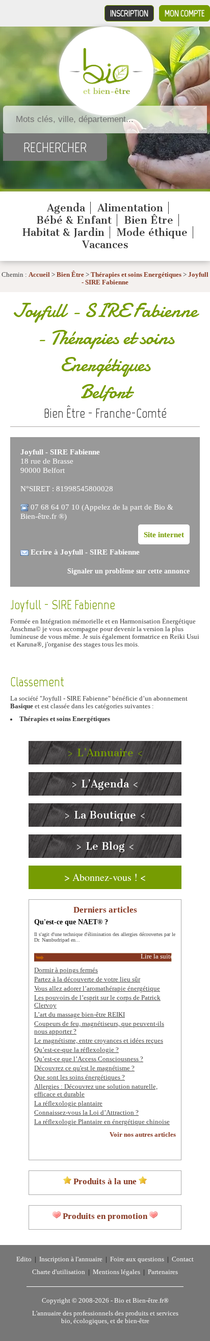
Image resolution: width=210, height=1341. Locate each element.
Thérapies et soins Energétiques (137, 274)
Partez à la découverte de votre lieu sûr (87, 979)
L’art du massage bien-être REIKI (79, 1014)
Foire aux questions (137, 1259)
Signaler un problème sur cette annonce (128, 571)
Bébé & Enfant (74, 220)
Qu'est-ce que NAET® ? (71, 922)
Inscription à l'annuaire (70, 1259)
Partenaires (163, 1272)
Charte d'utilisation (58, 1272)
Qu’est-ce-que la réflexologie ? (76, 1049)
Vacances (105, 244)
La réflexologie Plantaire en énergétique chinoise (102, 1122)
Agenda (66, 208)
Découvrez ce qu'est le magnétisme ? (84, 1068)
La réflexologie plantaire (68, 1103)
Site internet (164, 534)
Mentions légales (116, 1272)
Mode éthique (152, 232)
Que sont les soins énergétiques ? (79, 1077)
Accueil (39, 274)
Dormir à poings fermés (66, 970)
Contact (183, 1259)
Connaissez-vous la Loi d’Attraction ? (86, 1112)
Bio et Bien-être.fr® (141, 1300)
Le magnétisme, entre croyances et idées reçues (98, 1040)
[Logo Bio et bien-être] (106, 91)
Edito (24, 1259)
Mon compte (184, 13)
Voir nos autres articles (143, 1134)
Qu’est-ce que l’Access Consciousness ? (88, 1059)
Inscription (129, 13)
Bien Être (148, 220)
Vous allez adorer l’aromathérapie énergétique (97, 988)
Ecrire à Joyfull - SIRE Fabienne (85, 551)
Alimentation (130, 208)
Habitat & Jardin (63, 232)
